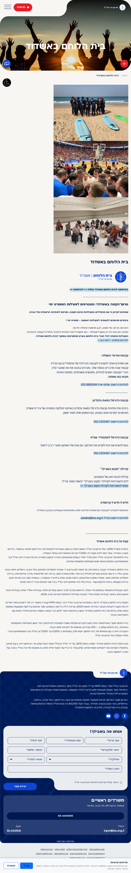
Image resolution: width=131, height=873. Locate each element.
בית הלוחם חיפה (61, 854)
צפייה (26, 865)
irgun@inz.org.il (114, 831)
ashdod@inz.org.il (92, 518)
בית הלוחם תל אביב (78, 854)
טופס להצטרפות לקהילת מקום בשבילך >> (104, 485)
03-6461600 (65, 816)
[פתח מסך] (7, 82)
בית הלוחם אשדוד (77, 858)
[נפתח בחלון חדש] (125, 716)
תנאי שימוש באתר (97, 849)
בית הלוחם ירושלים (44, 854)
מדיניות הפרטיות (65, 841)
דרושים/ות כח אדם (96, 854)
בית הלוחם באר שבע (96, 858)
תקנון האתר (60, 849)
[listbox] (84, 759)
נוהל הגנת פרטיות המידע (77, 849)
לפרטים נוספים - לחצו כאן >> (112, 340)
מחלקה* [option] (113, 759)
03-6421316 (14, 831)
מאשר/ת (11, 865)
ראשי (125, 76)
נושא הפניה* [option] (34, 759)
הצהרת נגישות (47, 849)
